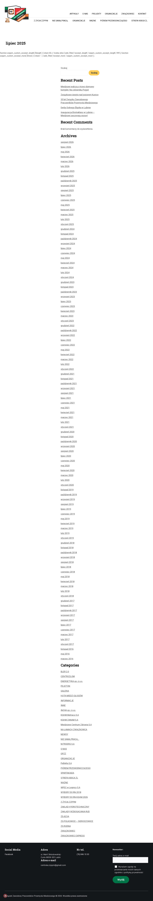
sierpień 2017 (67, 620)
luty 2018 (65, 591)
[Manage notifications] (5, 896)
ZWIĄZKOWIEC (68, 831)
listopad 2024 (67, 234)
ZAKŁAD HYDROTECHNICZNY (75, 807)
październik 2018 (69, 552)
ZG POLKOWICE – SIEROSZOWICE (77, 821)
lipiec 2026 (66, 147)
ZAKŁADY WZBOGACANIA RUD (75, 811)
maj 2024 (65, 258)
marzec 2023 (67, 316)
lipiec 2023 (66, 301)
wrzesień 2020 (68, 446)
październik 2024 (69, 238)
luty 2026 (65, 166)
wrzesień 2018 (68, 557)
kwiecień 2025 (67, 209)
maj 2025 (65, 205)
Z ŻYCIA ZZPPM (41, 21)
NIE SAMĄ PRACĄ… (70, 739)
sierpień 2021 (67, 393)
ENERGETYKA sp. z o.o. (72, 681)
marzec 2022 (67, 359)
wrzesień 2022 (68, 335)
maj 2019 (65, 518)
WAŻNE (92, 21)
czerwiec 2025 (68, 200)
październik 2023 (69, 292)
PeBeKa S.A (66, 763)
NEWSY (64, 734)
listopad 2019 (67, 489)
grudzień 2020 (67, 432)
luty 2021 (65, 422)
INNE (63, 705)
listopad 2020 (67, 436)
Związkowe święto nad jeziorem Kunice (79, 94)
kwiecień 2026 (67, 156)
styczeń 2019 (67, 538)
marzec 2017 (67, 634)
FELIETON (65, 686)
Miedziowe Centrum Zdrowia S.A (76, 724)
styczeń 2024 (67, 277)
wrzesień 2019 (68, 499)
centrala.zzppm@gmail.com (53, 865)
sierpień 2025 (67, 190)
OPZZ (63, 753)
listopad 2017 (67, 605)
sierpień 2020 (67, 451)
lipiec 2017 (66, 625)
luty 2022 (65, 364)
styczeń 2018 (67, 596)
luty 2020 (65, 480)
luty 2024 (65, 272)
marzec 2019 (67, 528)
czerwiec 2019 (68, 514)
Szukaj (64, 68)
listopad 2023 (67, 287)
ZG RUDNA (66, 826)
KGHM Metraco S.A (70, 715)
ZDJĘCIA (65, 816)
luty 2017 (65, 639)
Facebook (9, 854)
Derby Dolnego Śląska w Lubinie (76, 107)
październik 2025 (69, 181)
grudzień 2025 (67, 171)
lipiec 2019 (66, 509)
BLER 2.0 (65, 671)
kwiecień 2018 (67, 581)
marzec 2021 (67, 417)
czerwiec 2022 (68, 345)
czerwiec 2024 (68, 253)
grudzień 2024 (67, 229)
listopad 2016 (67, 649)
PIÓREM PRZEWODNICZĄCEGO (113, 21)
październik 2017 (69, 610)
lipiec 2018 (66, 567)
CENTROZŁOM (68, 676)
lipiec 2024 (66, 248)
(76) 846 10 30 (83, 854)
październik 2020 (69, 441)
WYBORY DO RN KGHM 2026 (74, 797)
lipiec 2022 (66, 340)
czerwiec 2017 (68, 630)
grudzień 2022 (67, 325)
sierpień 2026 (67, 142)
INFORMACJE (67, 700)
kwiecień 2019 (67, 523)
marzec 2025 (67, 214)
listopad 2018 (67, 547)
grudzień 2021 (67, 374)
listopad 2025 (67, 176)
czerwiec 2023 (68, 306)
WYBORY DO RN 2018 (71, 792)
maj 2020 (65, 465)
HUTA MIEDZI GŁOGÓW (72, 695)
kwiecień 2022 (67, 354)
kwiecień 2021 (67, 412)
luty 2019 (65, 533)
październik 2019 (69, 494)
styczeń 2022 (67, 369)
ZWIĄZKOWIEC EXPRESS (73, 835)
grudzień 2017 (67, 601)
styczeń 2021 (67, 427)
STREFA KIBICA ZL (139, 21)
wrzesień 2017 (68, 615)
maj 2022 (65, 350)
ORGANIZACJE (79, 21)
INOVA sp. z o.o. (68, 710)
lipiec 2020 (66, 456)
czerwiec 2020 (68, 460)
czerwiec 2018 (68, 572)
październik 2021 (69, 383)
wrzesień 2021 (68, 388)
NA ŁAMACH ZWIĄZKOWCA (74, 729)
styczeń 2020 (67, 485)
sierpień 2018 (67, 562)
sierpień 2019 (67, 504)
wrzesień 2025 (68, 185)
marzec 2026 (67, 161)
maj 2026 (65, 152)
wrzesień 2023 (68, 296)
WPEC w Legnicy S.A (70, 787)
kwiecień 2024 (67, 263)
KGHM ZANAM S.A (69, 720)
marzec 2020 (67, 475)
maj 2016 (65, 654)
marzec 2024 (67, 267)
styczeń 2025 (67, 224)
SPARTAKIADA (67, 773)
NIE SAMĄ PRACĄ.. (60, 21)
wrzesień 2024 (68, 243)
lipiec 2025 (66, 195)
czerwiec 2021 (68, 403)
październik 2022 (69, 330)
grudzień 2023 (67, 282)
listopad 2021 (67, 378)
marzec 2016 (67, 658)
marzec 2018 (67, 586)
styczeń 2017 (67, 644)
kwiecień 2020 (67, 470)
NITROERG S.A (67, 744)
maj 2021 (65, 407)
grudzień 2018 (67, 543)
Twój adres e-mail (121, 855)
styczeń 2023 (67, 321)
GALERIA (65, 691)
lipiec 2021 (66, 398)
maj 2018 (65, 576)
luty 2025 (65, 219)
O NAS (64, 749)
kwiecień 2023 (67, 311)
